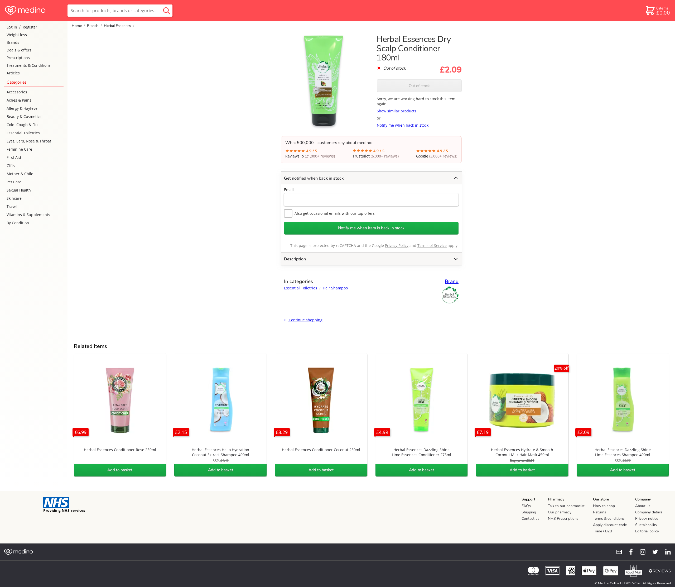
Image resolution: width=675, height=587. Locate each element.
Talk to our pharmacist (566, 505)
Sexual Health (19, 190)
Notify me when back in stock (402, 125)
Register (30, 27)
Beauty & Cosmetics (24, 116)
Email (289, 189)
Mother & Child (20, 173)
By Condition (18, 222)
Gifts (11, 165)
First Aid (14, 157)
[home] (33, 10)
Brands (13, 42)
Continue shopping (305, 319)
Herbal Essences (117, 25)
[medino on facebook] (627, 552)
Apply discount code (610, 524)
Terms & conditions (609, 518)
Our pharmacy (559, 512)
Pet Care (14, 181)
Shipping (529, 512)
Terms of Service (432, 245)
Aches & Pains (19, 100)
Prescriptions (18, 57)
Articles (13, 72)
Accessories (17, 91)
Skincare (14, 198)
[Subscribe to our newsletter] (617, 552)
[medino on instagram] (640, 552)
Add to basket (119, 470)
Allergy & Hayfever (23, 108)
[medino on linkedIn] (665, 552)
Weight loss (17, 34)
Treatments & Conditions (29, 65)
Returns (599, 512)
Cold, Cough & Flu (22, 124)
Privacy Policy (396, 245)
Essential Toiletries (23, 132)
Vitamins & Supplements (28, 214)
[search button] (166, 10)
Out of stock (419, 85)
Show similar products (396, 110)
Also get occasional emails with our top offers (335, 213)
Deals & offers (19, 50)
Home (77, 25)
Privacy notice (646, 518)
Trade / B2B (602, 531)
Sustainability (646, 524)
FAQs (526, 505)
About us (642, 505)
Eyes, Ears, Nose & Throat (29, 141)
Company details (648, 512)
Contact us (530, 518)
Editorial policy (647, 531)
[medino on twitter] (653, 552)
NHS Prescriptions (563, 518)
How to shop (604, 505)
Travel (12, 206)
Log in (12, 27)
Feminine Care (19, 149)
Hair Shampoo (335, 287)
